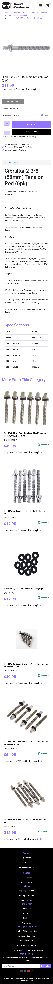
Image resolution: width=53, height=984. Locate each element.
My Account (26, 857)
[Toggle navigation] (41, 5)
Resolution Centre (26, 867)
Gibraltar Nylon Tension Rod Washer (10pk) (24, 588)
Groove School (26, 877)
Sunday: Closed (26, 940)
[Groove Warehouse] (15, 5)
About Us (26, 913)
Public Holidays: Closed (26, 945)
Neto (48, 978)
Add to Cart (31, 124)
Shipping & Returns (26, 890)
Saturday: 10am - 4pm (26, 936)
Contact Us (26, 908)
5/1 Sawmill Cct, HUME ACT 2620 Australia (27, 950)
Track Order (26, 862)
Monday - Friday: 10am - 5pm (26, 931)
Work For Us (26, 923)
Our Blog (26, 918)
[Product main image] (26, 48)
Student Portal (26, 882)
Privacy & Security (26, 895)
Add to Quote (31, 132)
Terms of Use (26, 900)
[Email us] (21, 971)
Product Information (13, 162)
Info (38, 89)
